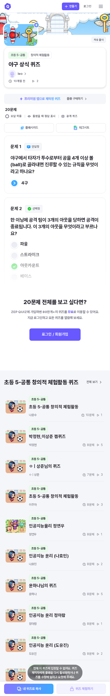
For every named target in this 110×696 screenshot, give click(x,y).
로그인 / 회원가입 (55, 334)
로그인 (87, 6)
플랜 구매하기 (75, 98)
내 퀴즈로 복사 (32, 689)
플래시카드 (31, 127)
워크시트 (84, 127)
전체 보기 (91, 382)
